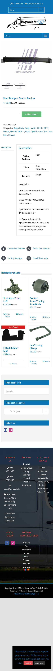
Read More (39, 663)
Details (20, 314)
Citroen (26, 542)
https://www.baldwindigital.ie (26, 594)
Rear (46, 131)
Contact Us (43, 478)
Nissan (6, 131)
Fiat (26, 546)
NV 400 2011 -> (17, 131)
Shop (43, 467)
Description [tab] (6, 147)
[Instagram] (10, 430)
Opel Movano (37, 131)
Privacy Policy (43, 481)
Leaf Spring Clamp (36, 347)
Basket (43, 474)
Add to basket (31, 114)
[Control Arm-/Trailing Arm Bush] (40, 286)
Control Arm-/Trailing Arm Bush (37, 301)
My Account (43, 471)
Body (16, 128)
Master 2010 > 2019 (40, 128)
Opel (27, 131)
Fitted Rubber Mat (11, 349)
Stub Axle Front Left (11, 300)
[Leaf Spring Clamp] (40, 333)
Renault (11, 135)
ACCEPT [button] (28, 663)
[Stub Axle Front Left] (13, 286)
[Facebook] (5, 430)
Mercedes (26, 549)
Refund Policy (43, 492)
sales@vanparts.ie (35, 3)
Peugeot (26, 560)
